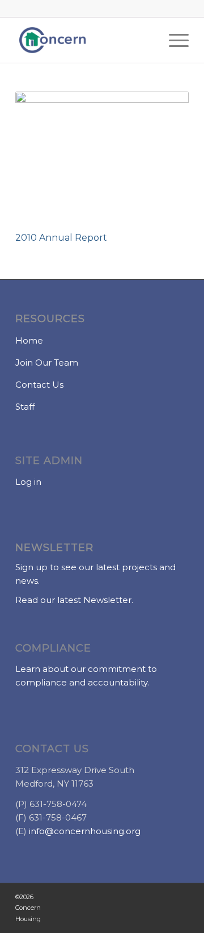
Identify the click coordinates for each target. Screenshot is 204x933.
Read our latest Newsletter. (74, 599)
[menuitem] (173, 40)
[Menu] (173, 40)
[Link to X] (71, 908)
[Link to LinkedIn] (173, 908)
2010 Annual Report (61, 237)
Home (29, 340)
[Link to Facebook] (105, 908)
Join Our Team (46, 362)
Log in (28, 481)
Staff (25, 406)
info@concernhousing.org (85, 831)
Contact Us (39, 384)
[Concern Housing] (84, 40)
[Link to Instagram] (139, 908)
